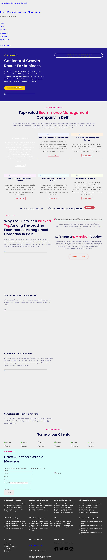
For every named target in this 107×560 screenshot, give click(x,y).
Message (7, 489)
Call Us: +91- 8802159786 (36, 545)
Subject (7, 483)
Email (6, 476)
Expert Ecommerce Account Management (20, 12)
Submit (9, 492)
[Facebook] (56, 549)
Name (6, 473)
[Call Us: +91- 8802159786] (30, 543)
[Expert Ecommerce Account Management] (53, 6)
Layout (6, 470)
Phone (6, 480)
